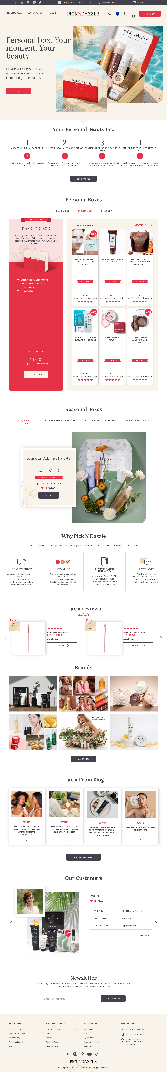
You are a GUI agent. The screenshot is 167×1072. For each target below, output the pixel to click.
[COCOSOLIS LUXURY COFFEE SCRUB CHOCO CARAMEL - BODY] (140, 242)
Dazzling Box (36, 228)
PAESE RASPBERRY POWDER (112, 338)
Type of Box (100, 918)
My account (88, 1029)
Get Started (83, 179)
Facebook (16, 2)
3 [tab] (74, 959)
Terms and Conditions (18, 1042)
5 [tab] (81, 959)
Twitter (40, 2)
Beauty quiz (150, 14)
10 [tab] (100, 959)
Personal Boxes (14, 13)
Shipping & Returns (17, 1029)
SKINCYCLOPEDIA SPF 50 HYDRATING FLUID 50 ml (85, 338)
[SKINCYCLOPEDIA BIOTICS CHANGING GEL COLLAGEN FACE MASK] (85, 242)
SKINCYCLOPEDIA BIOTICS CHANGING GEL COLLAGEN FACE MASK (85, 261)
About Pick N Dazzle (17, 1033)
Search (49, 1037)
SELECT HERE (18, 91)
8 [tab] (92, 959)
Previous (148, 225)
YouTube (34, 2)
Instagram (22, 2)
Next (152, 225)
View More (145, 935)
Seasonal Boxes (36, 13)
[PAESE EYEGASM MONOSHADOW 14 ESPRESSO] (140, 321)
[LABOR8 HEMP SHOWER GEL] (113, 242)
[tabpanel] (83, 921)
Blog (10, 1046)
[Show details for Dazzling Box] (36, 261)
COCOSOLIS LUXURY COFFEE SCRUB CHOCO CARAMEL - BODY (140, 261)
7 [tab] (89, 959)
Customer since (102, 925)
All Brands (83, 759)
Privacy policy (14, 1037)
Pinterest (28, 2)
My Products (89, 1037)
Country (98, 911)
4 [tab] (78, 959)
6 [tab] (85, 959)
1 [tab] (67, 959)
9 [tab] (96, 959)
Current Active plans (92, 1042)
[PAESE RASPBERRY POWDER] (113, 321)
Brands (54, 13)
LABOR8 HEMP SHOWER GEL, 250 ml (112, 260)
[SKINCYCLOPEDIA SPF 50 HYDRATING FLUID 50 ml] (85, 321)
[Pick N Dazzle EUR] (117, 14)
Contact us (50, 1033)
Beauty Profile (90, 1046)
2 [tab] (70, 959)
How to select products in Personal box (63, 1029)
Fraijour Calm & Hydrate (48, 458)
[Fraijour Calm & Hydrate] (109, 477)
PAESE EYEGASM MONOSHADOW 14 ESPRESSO (140, 340)
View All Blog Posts (83, 857)
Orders (87, 1033)
